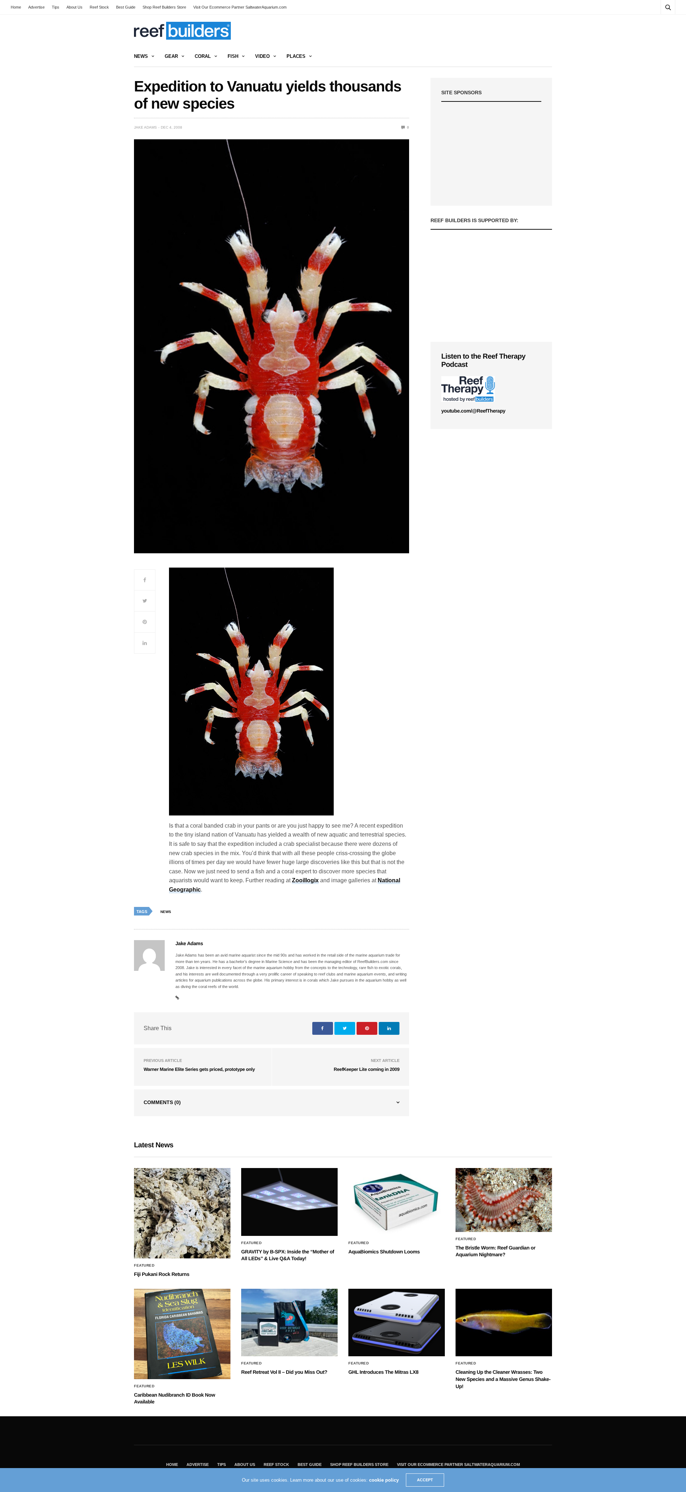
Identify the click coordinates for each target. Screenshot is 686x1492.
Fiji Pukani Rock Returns (161, 1274)
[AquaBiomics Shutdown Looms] (396, 1202)
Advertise (36, 7)
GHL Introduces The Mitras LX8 (383, 1372)
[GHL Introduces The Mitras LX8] (396, 1323)
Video (262, 56)
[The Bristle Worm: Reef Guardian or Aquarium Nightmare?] (504, 1200)
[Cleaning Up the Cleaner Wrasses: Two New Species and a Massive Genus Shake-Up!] (504, 1323)
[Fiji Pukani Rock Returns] (182, 1213)
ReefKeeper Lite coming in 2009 (366, 1069)
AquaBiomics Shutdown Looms (384, 1251)
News (141, 56)
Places (296, 56)
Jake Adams (145, 127)
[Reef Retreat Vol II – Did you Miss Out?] (289, 1323)
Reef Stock (99, 7)
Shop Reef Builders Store (164, 7)
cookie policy (384, 1480)
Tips (55, 7)
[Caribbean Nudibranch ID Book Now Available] (182, 1334)
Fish (233, 56)
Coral (203, 56)
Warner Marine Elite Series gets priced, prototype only (199, 1069)
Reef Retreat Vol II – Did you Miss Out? (284, 1372)
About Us (74, 7)
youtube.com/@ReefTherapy (473, 411)
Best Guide (125, 7)
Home (16, 7)
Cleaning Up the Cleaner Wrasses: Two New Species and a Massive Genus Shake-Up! (503, 1379)
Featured (144, 1265)
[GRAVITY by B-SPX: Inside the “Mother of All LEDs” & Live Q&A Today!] (289, 1202)
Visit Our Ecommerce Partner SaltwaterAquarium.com (240, 7)
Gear (171, 56)
